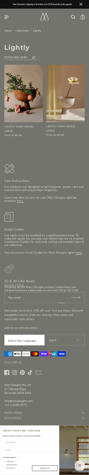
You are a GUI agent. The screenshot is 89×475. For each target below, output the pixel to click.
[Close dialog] (86, 427)
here (79, 252)
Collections (22, 30)
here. (20, 200)
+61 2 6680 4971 (15, 405)
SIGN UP (44, 468)
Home (8, 30)
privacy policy (29, 327)
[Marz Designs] (44, 19)
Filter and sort (15, 57)
